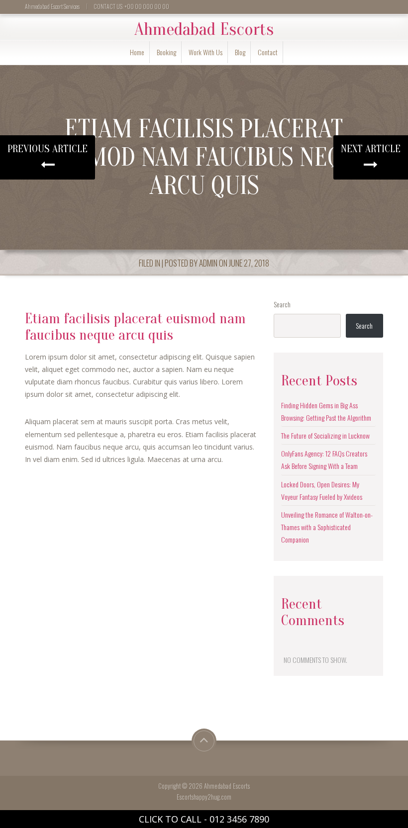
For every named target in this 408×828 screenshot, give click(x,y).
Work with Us (205, 52)
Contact (268, 52)
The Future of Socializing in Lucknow (325, 435)
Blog (240, 52)
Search (282, 304)
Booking (166, 52)
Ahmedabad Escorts (204, 29)
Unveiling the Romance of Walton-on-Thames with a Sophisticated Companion (327, 527)
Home (137, 52)
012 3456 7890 (239, 819)
